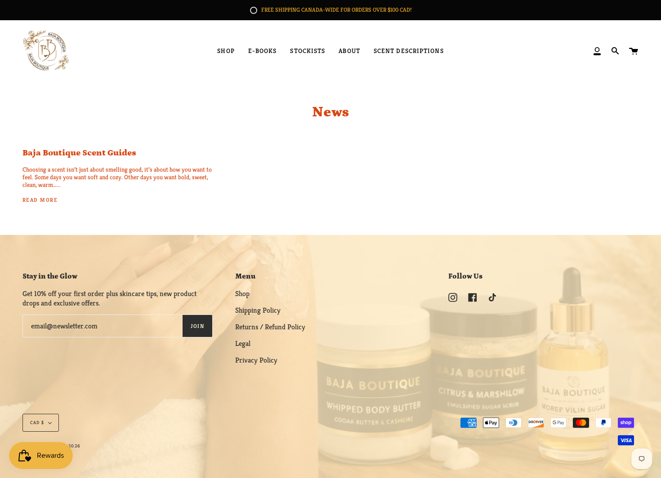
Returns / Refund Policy (270, 327)
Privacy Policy (256, 360)
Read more (40, 199)
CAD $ (37, 422)
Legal (242, 343)
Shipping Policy (258, 310)
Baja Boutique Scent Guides (79, 153)
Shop (242, 293)
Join (198, 326)
